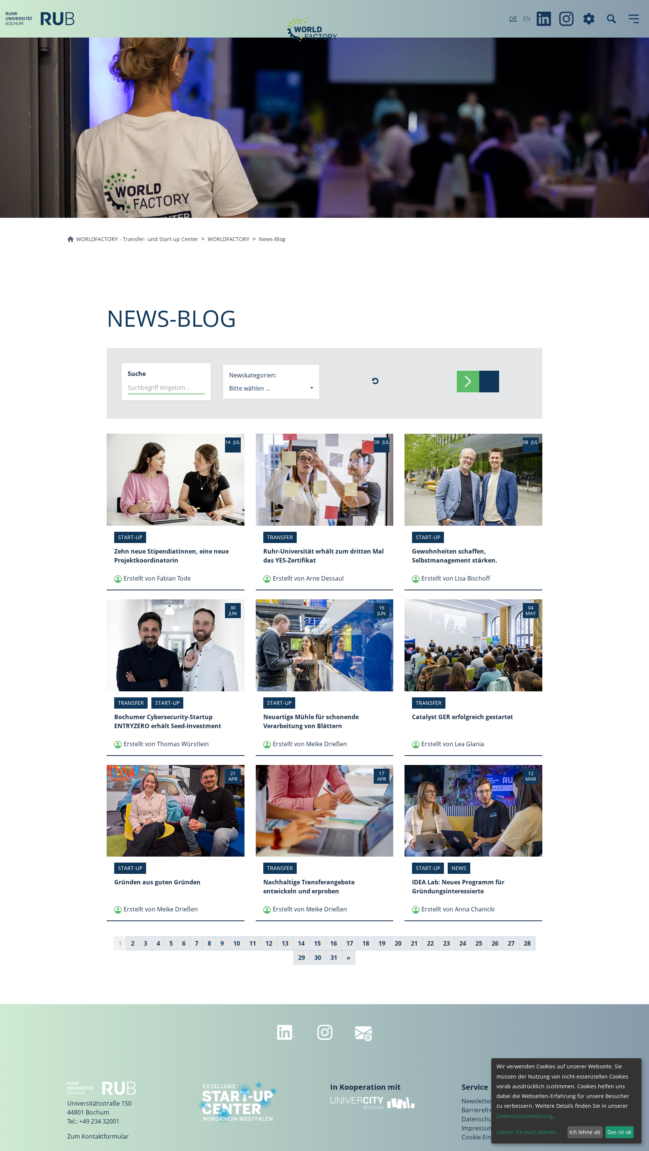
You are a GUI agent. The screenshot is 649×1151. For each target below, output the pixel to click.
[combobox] (271, 388)
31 (334, 957)
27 (511, 943)
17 (349, 943)
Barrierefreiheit (483, 1110)
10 (236, 943)
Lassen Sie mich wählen (527, 1132)
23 (446, 943)
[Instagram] (566, 18)
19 (382, 943)
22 (430, 943)
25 (478, 943)
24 (462, 943)
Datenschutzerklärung (524, 1115)
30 (317, 957)
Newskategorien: (252, 375)
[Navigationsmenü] (634, 18)
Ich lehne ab (585, 1132)
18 (365, 943)
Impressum (478, 1128)
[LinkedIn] (543, 18)
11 (252, 943)
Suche (137, 374)
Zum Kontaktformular (98, 1136)
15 (317, 943)
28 (527, 943)
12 (269, 943)
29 (301, 957)
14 (301, 943)
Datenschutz (479, 1119)
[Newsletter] (363, 1033)
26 (495, 943)
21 (414, 943)
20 (398, 943)
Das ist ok (619, 1132)
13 (285, 943)
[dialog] (566, 1100)
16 (333, 943)
